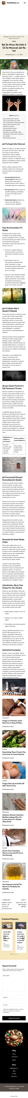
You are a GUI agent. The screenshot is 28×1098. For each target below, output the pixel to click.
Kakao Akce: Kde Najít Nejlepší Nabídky (21, 903)
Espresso (15, 1057)
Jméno (5, 997)
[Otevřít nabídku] (24, 2)
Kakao (14, 1060)
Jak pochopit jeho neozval (11, 119)
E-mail (5, 1005)
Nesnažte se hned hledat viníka (12, 132)
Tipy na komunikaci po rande (11, 121)
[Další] (23, 937)
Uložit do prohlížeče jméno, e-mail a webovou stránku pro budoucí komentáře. (13, 1010)
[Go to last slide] (4, 937)
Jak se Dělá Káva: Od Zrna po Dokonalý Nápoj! (6, 936)
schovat (16, 115)
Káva (14, 41)
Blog (14, 1071)
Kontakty (14, 1076)
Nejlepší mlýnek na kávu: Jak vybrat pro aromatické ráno (7, 904)
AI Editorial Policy (14, 1096)
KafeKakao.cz (11, 54)
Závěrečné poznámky (9, 138)
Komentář (6, 975)
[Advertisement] (14, 20)
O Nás (14, 1074)
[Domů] (4, 36)
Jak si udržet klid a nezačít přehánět (13, 122)
